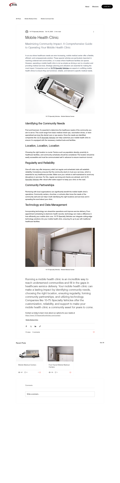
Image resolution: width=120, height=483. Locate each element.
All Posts (18, 18)
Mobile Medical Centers (27, 365)
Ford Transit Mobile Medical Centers (59, 366)
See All (102, 342)
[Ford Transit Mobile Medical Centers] (60, 353)
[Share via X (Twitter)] (31, 326)
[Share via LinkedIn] (35, 326)
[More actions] (93, 32)
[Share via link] (40, 326)
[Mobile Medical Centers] (29, 353)
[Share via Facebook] (26, 326)
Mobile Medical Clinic (31, 18)
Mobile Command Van (47, 18)
